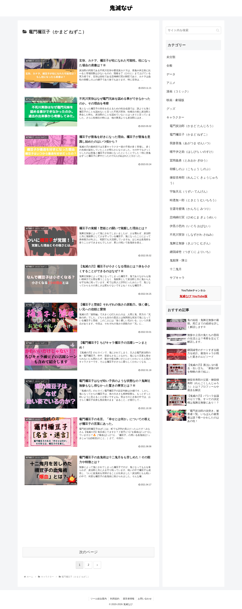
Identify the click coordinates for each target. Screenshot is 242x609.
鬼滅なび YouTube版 (193, 296)
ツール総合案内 (99, 598)
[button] (218, 30)
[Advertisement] (88, 44)
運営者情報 (128, 598)
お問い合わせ (145, 598)
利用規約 (114, 598)
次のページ (88, 552)
